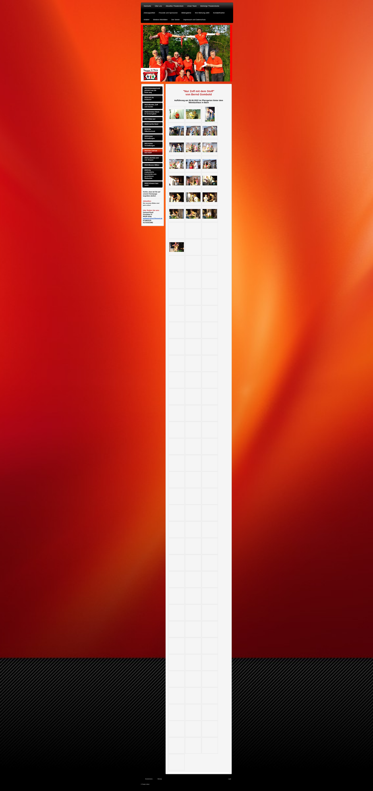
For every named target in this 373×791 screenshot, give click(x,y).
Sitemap (159, 779)
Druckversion (148, 779)
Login (229, 779)
